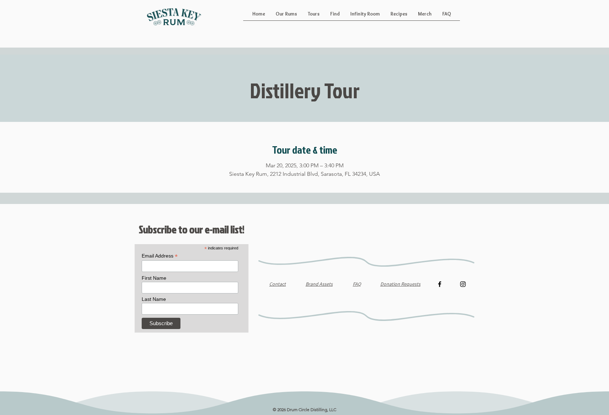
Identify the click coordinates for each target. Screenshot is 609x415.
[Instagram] (463, 284)
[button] (286, 16)
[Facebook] (439, 284)
